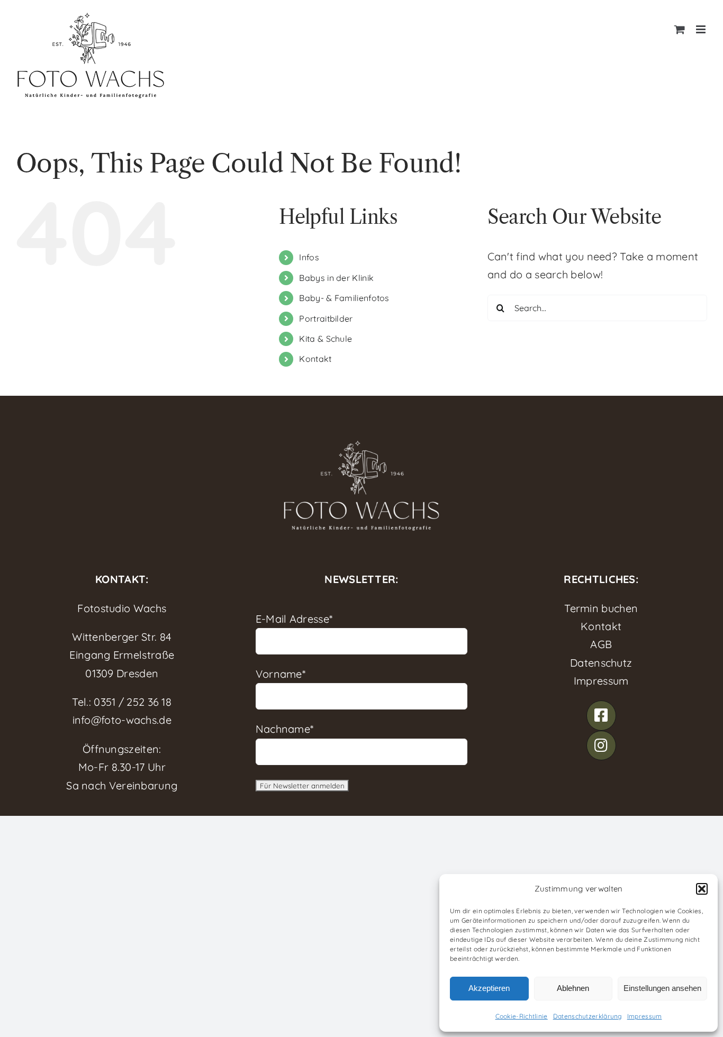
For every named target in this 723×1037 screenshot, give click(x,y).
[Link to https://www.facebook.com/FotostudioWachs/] (601, 715)
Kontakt (315, 358)
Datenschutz (601, 662)
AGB (601, 644)
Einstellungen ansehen (662, 988)
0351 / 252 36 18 (132, 701)
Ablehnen (573, 988)
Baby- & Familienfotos (344, 298)
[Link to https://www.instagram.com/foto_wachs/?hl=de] (601, 745)
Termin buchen (601, 608)
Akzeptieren (489, 988)
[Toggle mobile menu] (701, 29)
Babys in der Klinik (336, 277)
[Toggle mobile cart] (679, 29)
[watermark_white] (361, 443)
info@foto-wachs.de (122, 719)
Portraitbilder (326, 318)
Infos (309, 257)
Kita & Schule (325, 338)
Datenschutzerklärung (587, 1016)
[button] (702, 889)
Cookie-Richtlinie (521, 1016)
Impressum (644, 1016)
